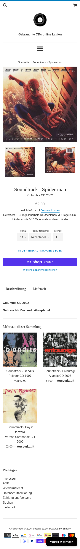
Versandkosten (50, 210)
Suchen (8, 502)
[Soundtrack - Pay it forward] (20, 406)
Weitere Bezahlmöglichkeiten (40, 269)
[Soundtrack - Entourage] (60, 350)
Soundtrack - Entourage (60, 371)
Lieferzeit (39, 289)
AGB (6, 483)
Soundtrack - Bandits (20, 371)
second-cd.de (40, 528)
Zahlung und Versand (17, 497)
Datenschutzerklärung (17, 493)
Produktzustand (40, 230)
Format (22, 230)
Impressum (10, 478)
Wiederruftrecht (13, 488)
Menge (58, 230)
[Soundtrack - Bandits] (20, 350)
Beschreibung (16, 289)
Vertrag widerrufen (61, 541)
